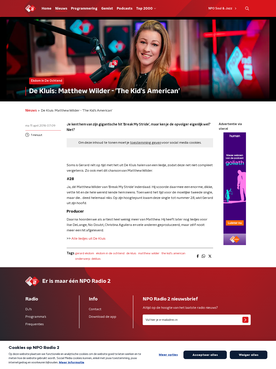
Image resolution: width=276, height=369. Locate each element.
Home (46, 8)
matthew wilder (148, 253)
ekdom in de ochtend (110, 253)
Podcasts (124, 8)
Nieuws (61, 8)
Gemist (107, 8)
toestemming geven (145, 142)
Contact (95, 309)
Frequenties (34, 324)
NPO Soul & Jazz (220, 8)
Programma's (35, 316)
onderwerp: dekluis (88, 258)
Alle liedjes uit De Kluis (88, 238)
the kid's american (173, 253)
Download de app (102, 316)
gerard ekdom (84, 253)
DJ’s (28, 309)
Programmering (84, 8)
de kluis (131, 253)
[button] (247, 8)
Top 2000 (144, 8)
